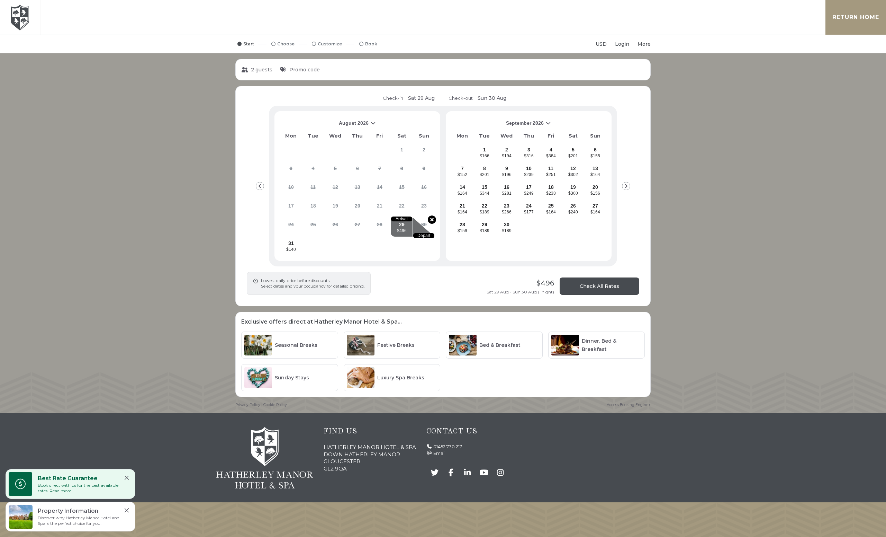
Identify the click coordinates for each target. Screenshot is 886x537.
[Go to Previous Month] (260, 186)
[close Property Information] (126, 510)
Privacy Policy (247, 405)
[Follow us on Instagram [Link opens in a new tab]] (500, 473)
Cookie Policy (275, 405)
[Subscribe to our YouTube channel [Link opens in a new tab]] (484, 473)
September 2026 (497, 125)
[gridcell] (402, 152)
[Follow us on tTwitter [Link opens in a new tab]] (434, 473)
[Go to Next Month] (626, 186)
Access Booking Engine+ (629, 405)
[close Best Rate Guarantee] (126, 477)
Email (439, 453)
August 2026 (324, 125)
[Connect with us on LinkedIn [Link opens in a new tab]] (467, 473)
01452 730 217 (447, 446)
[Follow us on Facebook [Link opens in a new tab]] (451, 473)
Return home (855, 17)
